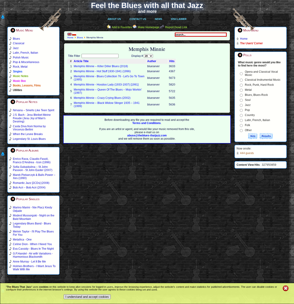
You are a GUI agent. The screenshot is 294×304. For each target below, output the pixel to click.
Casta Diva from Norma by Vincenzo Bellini (29, 128)
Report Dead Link (176, 27)
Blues (80, 37)
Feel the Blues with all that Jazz (147, 5)
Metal (248, 89)
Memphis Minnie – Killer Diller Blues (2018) (101, 66)
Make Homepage (148, 27)
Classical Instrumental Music (262, 79)
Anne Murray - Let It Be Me (29, 261)
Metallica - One (22, 239)
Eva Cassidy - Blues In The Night (33, 248)
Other (248, 130)
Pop (247, 110)
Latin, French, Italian (257, 120)
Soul (248, 100)
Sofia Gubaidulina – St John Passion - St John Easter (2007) (32, 168)
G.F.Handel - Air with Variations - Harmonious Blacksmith (33, 255)
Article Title (81, 61)
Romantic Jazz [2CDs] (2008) (31, 183)
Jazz (248, 105)
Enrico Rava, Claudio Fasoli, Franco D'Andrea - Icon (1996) (32, 160)
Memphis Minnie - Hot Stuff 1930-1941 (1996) (102, 71)
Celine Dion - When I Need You (32, 244)
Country (250, 115)
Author (151, 61)
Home (70, 37)
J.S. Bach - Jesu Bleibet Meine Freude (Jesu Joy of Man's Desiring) (32, 118)
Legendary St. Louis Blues (29, 139)
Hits (172, 61)
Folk (247, 125)
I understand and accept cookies (87, 296)
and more (147, 11)
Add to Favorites (122, 27)
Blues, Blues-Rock (256, 95)
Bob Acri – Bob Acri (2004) (29, 187)
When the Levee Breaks (28, 134)
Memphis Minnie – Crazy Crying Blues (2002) (102, 97)
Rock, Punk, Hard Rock (259, 84)
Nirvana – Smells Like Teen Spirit (33, 110)
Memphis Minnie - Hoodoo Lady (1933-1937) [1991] (106, 84)
